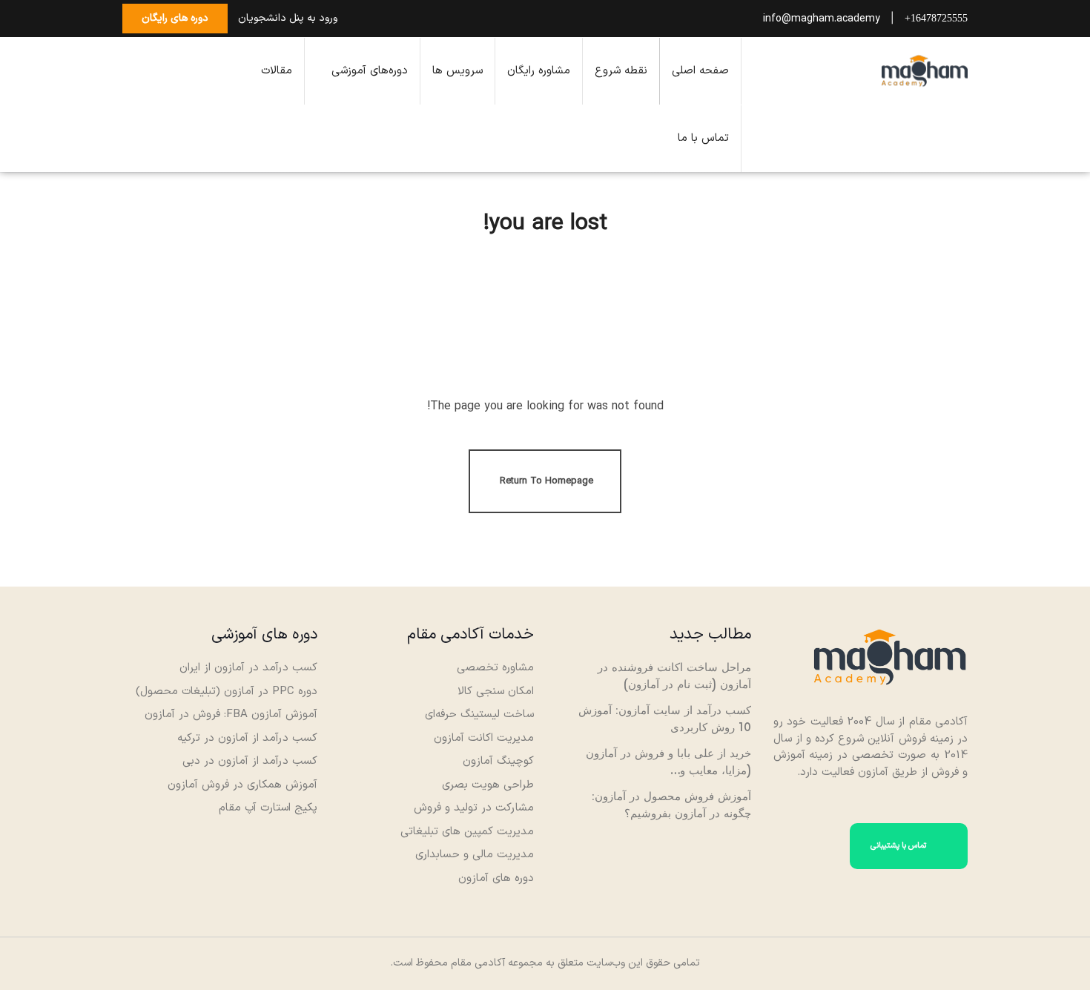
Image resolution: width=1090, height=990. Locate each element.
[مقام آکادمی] (925, 70)
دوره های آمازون (496, 878)
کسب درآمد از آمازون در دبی (249, 761)
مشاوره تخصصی (495, 667)
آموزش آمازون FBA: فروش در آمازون (231, 714)
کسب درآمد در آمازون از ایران (248, 667)
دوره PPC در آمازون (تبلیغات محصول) (226, 691)
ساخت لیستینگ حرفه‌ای (479, 714)
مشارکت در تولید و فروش (474, 807)
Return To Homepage (546, 481)
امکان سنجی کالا (496, 691)
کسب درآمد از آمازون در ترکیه (247, 738)
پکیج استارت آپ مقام (267, 807)
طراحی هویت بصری (488, 784)
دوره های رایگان (175, 18)
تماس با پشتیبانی (899, 845)
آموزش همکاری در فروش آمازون (242, 784)
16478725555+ (936, 18)
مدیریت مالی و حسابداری (474, 854)
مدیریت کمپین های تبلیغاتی (467, 831)
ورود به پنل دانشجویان (287, 18)
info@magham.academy (821, 19)
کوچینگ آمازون (498, 761)
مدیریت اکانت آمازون (484, 738)
